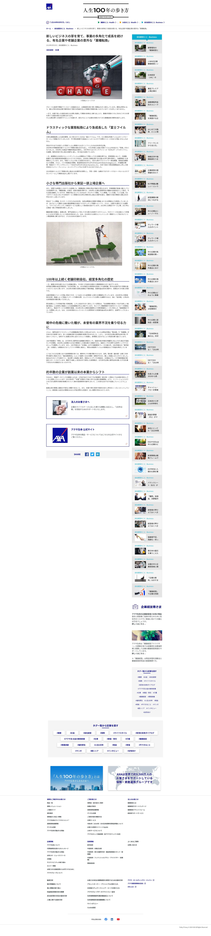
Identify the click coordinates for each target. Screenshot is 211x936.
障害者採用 (91, 863)
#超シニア (141, 708)
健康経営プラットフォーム (136, 810)
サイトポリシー (92, 903)
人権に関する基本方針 (54, 900)
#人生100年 (148, 700)
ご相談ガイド (51, 810)
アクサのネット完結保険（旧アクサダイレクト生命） (104, 834)
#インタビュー (151, 708)
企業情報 (50, 841)
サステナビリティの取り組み (56, 862)
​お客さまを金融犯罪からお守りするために (60, 869)
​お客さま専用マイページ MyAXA (97, 827)
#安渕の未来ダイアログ (147, 685)
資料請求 (50, 813)
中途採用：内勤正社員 (94, 848)
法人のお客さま (133, 799)
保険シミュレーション (54, 806)
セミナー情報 (51, 866)
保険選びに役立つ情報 (54, 817)
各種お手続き (91, 806)
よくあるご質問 (133, 841)
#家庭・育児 (147, 693)
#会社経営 (49, 50)
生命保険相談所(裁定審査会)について (100, 896)
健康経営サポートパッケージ (137, 806)
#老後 (137, 704)
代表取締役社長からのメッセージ (57, 848)
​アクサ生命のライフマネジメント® (58, 820)
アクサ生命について (53, 845)
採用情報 (90, 841)
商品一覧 (50, 803)
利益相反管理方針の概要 (55, 892)
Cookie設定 (91, 907)
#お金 (145, 677)
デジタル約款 (51, 827)
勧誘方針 (50, 880)
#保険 (140, 681)
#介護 (155, 693)
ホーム (48, 28)
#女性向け (146, 712)
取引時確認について (54, 884)
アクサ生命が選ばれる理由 (55, 830)
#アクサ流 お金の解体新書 (147, 689)
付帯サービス (91, 820)
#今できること (146, 704)
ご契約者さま (92, 799)
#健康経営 (142, 697)
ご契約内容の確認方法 (94, 817)
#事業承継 (151, 697)
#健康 (140, 677)
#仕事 (57, 50)
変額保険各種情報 (52, 824)
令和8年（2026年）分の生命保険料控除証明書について (105, 824)
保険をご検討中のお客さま (56, 799)
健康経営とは (132, 803)
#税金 (156, 700)
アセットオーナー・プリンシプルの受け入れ (102, 884)
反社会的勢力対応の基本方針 (57, 896)
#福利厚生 (139, 700)
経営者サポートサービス (135, 813)
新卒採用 (90, 845)
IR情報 (49, 859)
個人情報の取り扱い (54, 888)
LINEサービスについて (94, 830)
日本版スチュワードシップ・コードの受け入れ (103, 888)
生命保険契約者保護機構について (98, 900)
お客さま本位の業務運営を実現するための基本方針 (105, 880)
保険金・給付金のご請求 (95, 803)
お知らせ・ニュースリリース (56, 855)
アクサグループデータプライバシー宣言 (101, 892)
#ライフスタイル (150, 681)
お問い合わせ (132, 845)
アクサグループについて (55, 873)
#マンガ (155, 704)
